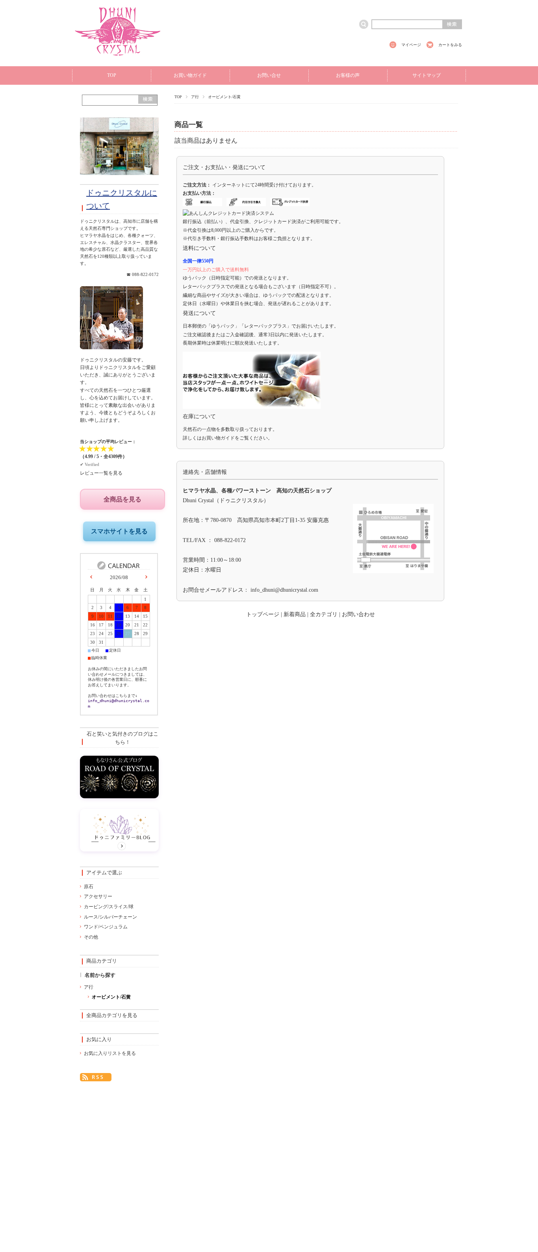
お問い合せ (269, 75)
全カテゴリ (324, 614)
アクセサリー (98, 896)
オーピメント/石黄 (111, 997)
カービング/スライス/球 (109, 906)
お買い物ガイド (190, 75)
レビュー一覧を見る (101, 473)
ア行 (195, 97)
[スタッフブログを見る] (119, 849)
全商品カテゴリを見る (111, 1015)
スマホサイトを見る (119, 531)
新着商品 (295, 614)
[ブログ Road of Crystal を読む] (119, 796)
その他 (91, 937)
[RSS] (95, 1076)
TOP (111, 75)
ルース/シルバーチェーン (110, 917)
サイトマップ (426, 75)
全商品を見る (122, 499)
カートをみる (450, 45)
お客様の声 (348, 75)
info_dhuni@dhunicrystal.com (284, 590)
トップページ (262, 614)
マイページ (411, 45)
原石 (88, 886)
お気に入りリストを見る (110, 1053)
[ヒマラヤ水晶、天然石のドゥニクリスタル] (118, 59)
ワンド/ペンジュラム (106, 927)
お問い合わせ (358, 614)
